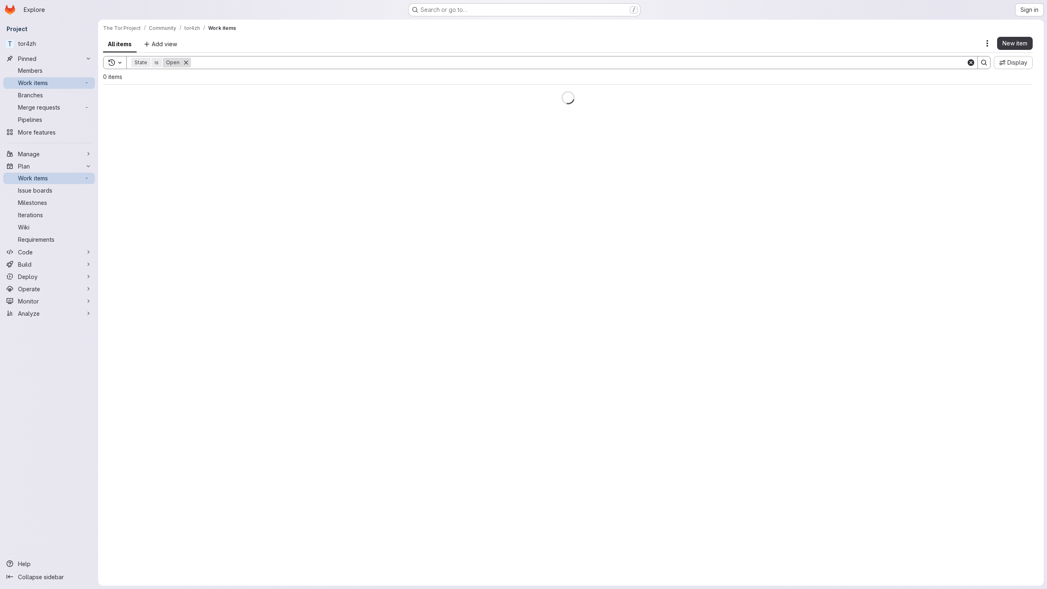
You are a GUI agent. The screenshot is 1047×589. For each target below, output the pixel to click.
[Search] (984, 62)
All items (120, 43)
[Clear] (971, 62)
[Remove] (186, 62)
